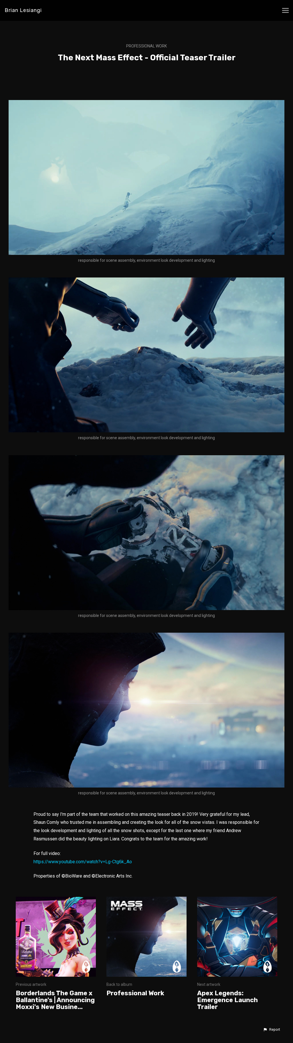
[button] (271, 1029)
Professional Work (146, 46)
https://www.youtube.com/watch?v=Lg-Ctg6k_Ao (82, 861)
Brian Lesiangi (23, 10)
